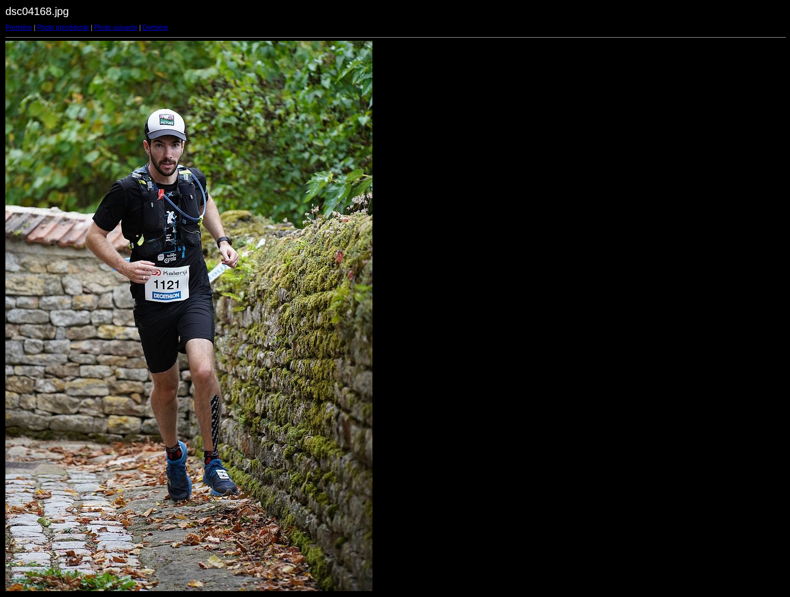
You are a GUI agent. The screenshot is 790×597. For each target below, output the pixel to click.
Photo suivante (116, 27)
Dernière (155, 27)
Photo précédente (63, 27)
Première (18, 27)
